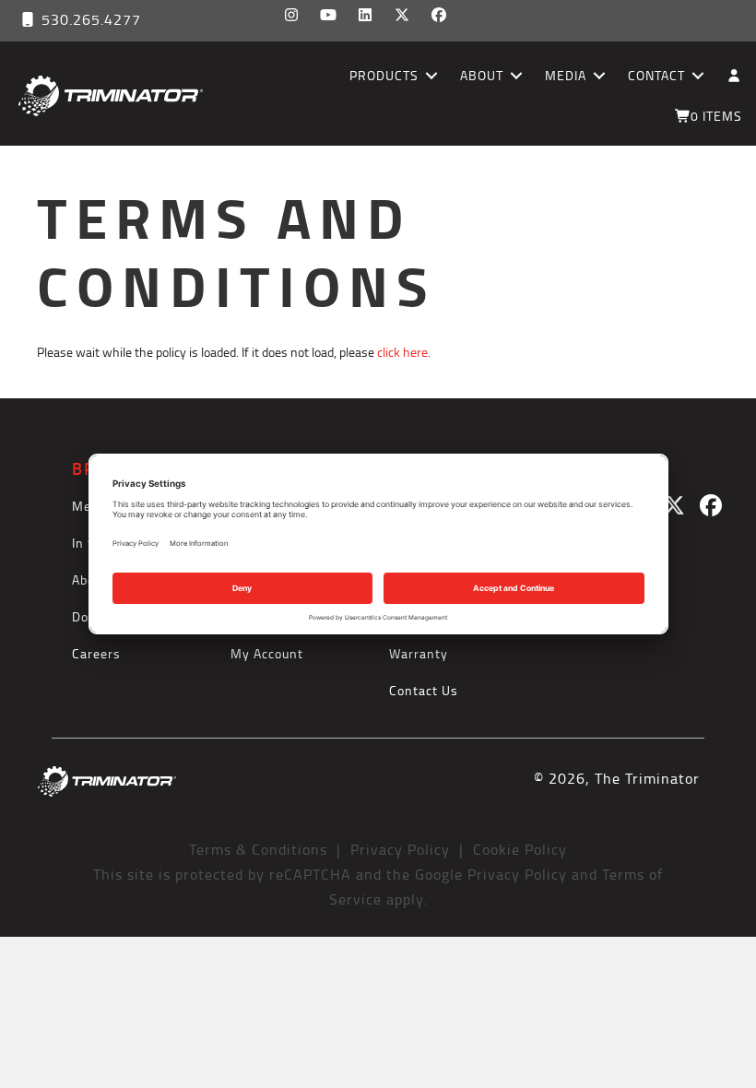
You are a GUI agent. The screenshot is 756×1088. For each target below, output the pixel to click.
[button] (291, 15)
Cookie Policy (520, 849)
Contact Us (423, 690)
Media (565, 75)
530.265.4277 (89, 19)
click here (402, 352)
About (481, 75)
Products (384, 75)
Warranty (418, 653)
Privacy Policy (400, 849)
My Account (266, 653)
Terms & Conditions (258, 849)
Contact (656, 75)
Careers (96, 653)
